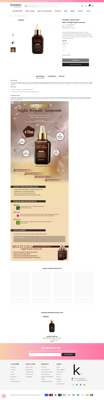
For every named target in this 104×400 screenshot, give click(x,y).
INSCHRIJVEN (68, 354)
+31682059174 (82, 378)
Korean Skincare (70, 19)
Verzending (52, 76)
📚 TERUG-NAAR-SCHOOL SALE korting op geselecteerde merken (52, 1)
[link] (20, 300)
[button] (65, 24)
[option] (52, 1)
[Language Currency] (92, 6)
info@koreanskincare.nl (82, 380)
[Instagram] (76, 384)
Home (11, 15)
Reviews (62, 76)
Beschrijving (40, 76)
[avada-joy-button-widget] (4, 395)
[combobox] (42, 6)
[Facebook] (73, 384)
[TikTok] (80, 384)
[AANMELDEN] (82, 6)
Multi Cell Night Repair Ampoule (52, 338)
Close (92, 1)
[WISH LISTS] (86, 6)
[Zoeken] (40, 6)
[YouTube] (84, 384)
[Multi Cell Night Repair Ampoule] (52, 325)
